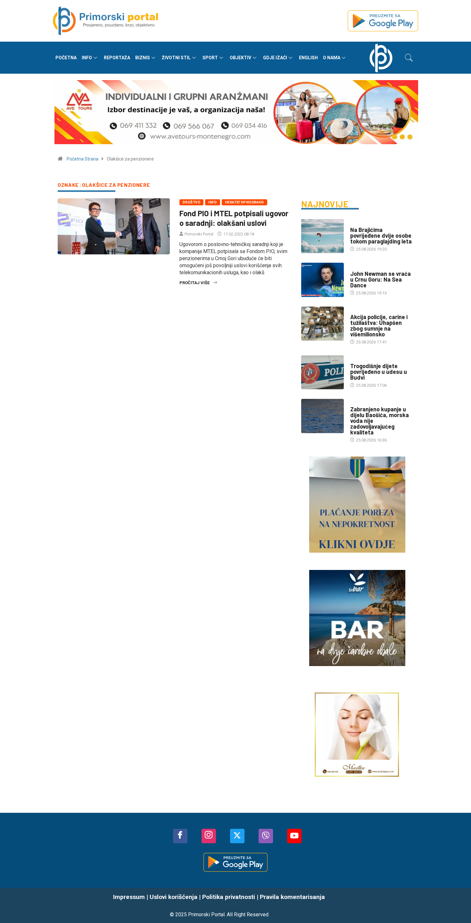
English (308, 57)
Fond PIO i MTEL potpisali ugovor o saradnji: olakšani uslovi (233, 218)
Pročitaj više (194, 282)
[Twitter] (237, 836)
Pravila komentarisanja (292, 897)
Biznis (142, 57)
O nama (331, 57)
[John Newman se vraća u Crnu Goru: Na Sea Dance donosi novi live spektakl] (322, 280)
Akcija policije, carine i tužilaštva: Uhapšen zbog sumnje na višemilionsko (379, 325)
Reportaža (117, 57)
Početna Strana (82, 158)
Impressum (129, 897)
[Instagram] (209, 836)
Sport (210, 57)
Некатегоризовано (244, 202)
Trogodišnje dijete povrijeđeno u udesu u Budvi (378, 371)
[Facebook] (180, 836)
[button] (408, 57)
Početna (66, 57)
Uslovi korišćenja (173, 897)
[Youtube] (294, 836)
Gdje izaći (275, 57)
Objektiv (240, 57)
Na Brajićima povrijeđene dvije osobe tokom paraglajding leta (381, 235)
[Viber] (266, 836)
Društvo (191, 202)
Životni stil (176, 57)
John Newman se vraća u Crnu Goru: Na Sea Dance (380, 279)
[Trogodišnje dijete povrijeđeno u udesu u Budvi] (322, 372)
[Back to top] (457, 905)
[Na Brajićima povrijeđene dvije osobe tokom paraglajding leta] (322, 236)
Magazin (359, 267)
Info (87, 57)
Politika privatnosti (228, 897)
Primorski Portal (199, 234)
